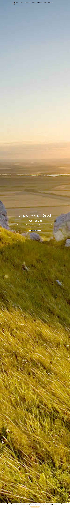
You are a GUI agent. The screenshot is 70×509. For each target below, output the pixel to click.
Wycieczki (34, 2)
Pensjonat (21, 2)
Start (17, 2)
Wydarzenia (39, 2)
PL (52, 2)
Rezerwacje (45, 2)
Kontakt (49, 2)
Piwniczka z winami (27, 2)
